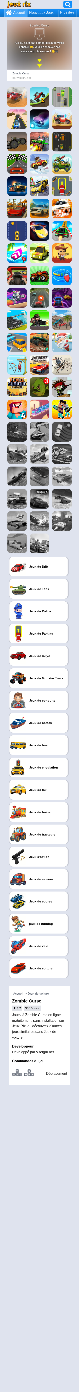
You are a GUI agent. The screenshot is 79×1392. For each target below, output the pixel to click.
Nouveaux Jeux (41, 12)
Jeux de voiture (38, 993)
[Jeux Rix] (19, 4)
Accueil (19, 12)
